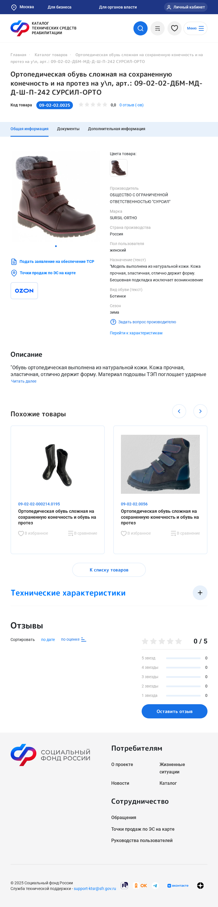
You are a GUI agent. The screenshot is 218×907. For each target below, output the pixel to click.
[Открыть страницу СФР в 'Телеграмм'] (155, 885)
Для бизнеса (60, 7)
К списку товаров (109, 570)
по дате (48, 639)
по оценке (70, 639)
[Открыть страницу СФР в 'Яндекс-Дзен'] (200, 885)
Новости (120, 783)
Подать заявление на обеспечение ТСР (57, 261)
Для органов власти (118, 7)
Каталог (168, 783)
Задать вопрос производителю (147, 322)
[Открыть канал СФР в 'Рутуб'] (124, 885)
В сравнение (85, 533)
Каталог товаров (51, 54)
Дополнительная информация (116, 128)
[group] (56, 196)
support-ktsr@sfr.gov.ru (95, 888)
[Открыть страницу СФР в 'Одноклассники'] (140, 885)
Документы (68, 128)
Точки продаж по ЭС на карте (48, 273)
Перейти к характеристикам (136, 333)
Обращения (123, 817)
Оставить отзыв (175, 711)
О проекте (122, 764)
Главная (18, 54)
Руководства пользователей (142, 840)
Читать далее (23, 381)
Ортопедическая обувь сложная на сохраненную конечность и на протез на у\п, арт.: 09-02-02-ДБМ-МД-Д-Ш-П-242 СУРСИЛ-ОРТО (107, 83)
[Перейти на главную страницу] (43, 28)
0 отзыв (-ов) (132, 105)
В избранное (36, 533)
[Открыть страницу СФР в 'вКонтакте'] (178, 886)
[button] (56, 246)
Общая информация (30, 128)
